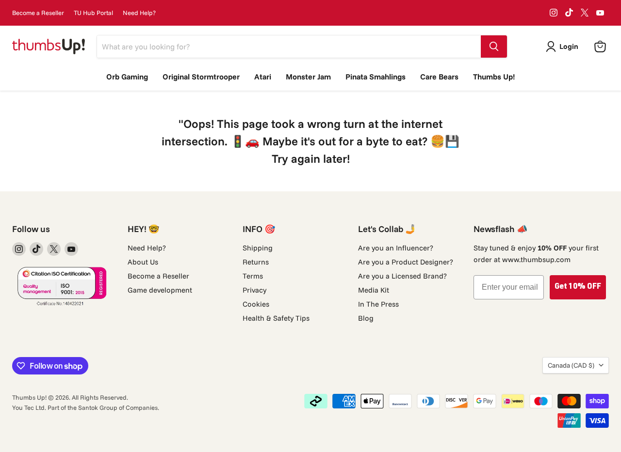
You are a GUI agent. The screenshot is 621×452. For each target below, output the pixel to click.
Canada (571, 365)
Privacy (254, 290)
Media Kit (373, 290)
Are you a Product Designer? (405, 261)
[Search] (494, 46)
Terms (253, 276)
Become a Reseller (38, 12)
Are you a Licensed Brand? (402, 276)
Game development (160, 290)
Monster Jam (308, 76)
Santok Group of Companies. (118, 407)
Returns (256, 261)
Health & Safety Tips (276, 318)
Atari (262, 76)
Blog (366, 318)
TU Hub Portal (93, 12)
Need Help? (139, 12)
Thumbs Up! (494, 76)
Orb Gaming (127, 76)
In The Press (378, 304)
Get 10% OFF (578, 287)
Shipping (258, 247)
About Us (143, 261)
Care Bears (439, 76)
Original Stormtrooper (201, 76)
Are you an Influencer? (395, 247)
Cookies (256, 304)
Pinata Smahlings (375, 76)
